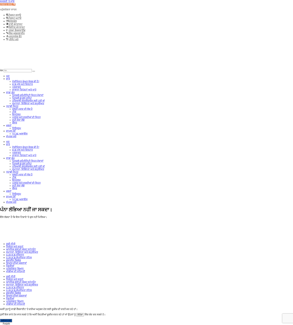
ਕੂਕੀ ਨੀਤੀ (10, 244)
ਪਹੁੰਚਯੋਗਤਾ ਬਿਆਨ (15, 268)
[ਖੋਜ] (34, 71)
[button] (7, 4)
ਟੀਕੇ (14, 111)
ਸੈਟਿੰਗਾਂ (80, 315)
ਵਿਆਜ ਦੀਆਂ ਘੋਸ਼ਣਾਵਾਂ (16, 263)
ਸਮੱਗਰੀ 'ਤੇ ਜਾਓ (7, 1)
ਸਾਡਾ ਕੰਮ (10, 92)
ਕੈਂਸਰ (14, 122)
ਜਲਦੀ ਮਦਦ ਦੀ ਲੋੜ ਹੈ (22, 109)
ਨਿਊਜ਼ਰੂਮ (16, 128)
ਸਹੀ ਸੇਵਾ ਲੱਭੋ (18, 120)
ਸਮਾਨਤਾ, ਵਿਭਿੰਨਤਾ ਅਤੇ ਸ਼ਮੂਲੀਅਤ (28, 103)
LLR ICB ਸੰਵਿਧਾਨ (15, 255)
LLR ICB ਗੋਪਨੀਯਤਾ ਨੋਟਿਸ (19, 257)
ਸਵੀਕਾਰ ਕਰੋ (6, 320)
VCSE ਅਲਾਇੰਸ (20, 133)
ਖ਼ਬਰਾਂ (8, 125)
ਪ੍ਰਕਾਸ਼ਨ (16, 87)
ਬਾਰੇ (8, 78)
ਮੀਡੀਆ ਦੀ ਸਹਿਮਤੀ (15, 271)
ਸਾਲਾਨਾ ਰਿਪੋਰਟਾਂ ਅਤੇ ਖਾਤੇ (24, 89)
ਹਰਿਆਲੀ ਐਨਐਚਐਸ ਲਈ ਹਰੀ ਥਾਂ (28, 100)
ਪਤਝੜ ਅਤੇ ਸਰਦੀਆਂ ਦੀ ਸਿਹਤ (26, 117)
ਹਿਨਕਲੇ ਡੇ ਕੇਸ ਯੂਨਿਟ (22, 98)
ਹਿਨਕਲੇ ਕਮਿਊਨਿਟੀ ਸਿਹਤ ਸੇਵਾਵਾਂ (27, 95)
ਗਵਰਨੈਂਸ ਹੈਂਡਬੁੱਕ (13, 260)
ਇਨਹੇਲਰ (16, 114)
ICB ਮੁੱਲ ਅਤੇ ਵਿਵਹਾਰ (22, 84)
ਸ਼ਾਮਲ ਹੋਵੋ (11, 131)
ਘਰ (7, 76)
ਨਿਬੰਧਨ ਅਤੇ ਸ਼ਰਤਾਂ (14, 246)
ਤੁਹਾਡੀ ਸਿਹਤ (12, 106)
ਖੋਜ (1, 70)
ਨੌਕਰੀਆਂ (10, 266)
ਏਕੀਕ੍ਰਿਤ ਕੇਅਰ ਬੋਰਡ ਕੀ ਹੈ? (25, 81)
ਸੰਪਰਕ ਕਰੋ (11, 136)
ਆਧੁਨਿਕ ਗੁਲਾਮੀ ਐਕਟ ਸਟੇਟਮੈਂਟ (21, 249)
